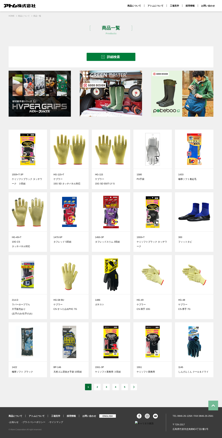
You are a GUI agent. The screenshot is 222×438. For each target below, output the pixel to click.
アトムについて (155, 5)
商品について (134, 5)
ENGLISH (108, 416)
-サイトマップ (56, 422)
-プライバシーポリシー (33, 422)
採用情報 (190, 5)
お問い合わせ (208, 5)
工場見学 (174, 5)
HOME (11, 16)
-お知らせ (14, 422)
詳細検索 (113, 57)
